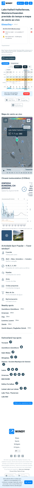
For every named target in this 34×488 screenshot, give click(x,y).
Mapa (17, 438)
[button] (27, 189)
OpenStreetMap (22, 166)
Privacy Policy (13, 471)
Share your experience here (23, 403)
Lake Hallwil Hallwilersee (16, 130)
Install (26, 93)
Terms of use (20, 471)
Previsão (5, 63)
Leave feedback (10, 58)
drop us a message (24, 469)
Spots (17, 441)
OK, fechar (28, 482)
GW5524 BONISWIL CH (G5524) (8, 185)
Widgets (17, 444)
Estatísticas (14, 63)
